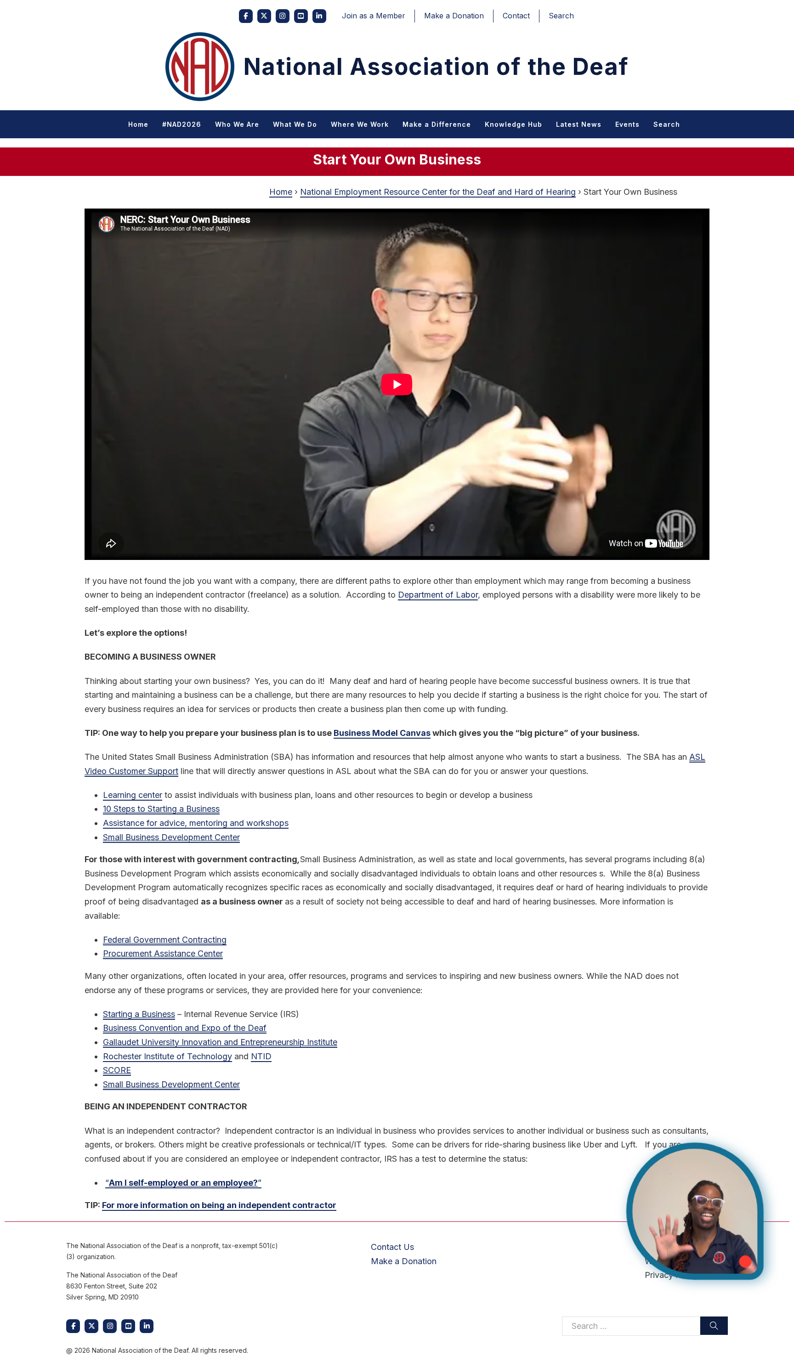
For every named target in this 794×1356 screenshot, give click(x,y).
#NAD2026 (181, 124)
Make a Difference (437, 124)
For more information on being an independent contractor (219, 1205)
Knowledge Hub (513, 124)
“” (183, 1182)
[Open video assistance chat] (695, 1211)
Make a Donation (454, 15)
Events (627, 124)
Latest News (578, 124)
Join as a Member (373, 15)
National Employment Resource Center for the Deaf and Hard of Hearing (438, 192)
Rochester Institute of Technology (167, 1056)
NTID (261, 1056)
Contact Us (392, 1247)
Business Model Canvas (382, 733)
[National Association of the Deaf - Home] (199, 66)
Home (138, 124)
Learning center (132, 795)
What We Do (295, 124)
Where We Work (360, 124)
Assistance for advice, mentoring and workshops (196, 823)
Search (561, 15)
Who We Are (237, 124)
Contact (516, 15)
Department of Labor (438, 594)
